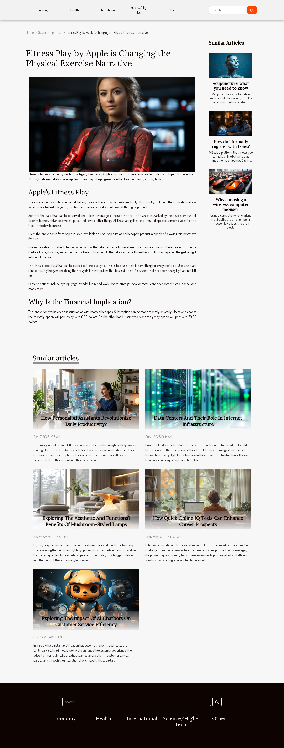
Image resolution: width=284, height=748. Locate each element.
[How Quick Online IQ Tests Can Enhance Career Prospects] (198, 499)
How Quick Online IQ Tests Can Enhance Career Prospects (198, 521)
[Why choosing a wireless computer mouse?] (230, 181)
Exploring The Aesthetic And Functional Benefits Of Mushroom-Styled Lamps (86, 521)
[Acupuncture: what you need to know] (230, 65)
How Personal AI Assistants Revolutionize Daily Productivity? (86, 421)
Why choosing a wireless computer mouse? (231, 204)
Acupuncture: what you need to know (231, 86)
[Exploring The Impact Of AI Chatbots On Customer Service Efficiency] (86, 599)
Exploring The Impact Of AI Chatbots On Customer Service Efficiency (86, 621)
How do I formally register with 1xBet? (231, 144)
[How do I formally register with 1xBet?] (230, 123)
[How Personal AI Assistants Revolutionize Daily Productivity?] (86, 398)
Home (30, 32)
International (107, 10)
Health (74, 10)
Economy (42, 10)
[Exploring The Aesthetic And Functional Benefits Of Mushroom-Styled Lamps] (86, 499)
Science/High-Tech (140, 10)
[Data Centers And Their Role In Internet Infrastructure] (198, 398)
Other (172, 10)
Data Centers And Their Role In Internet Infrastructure (198, 421)
